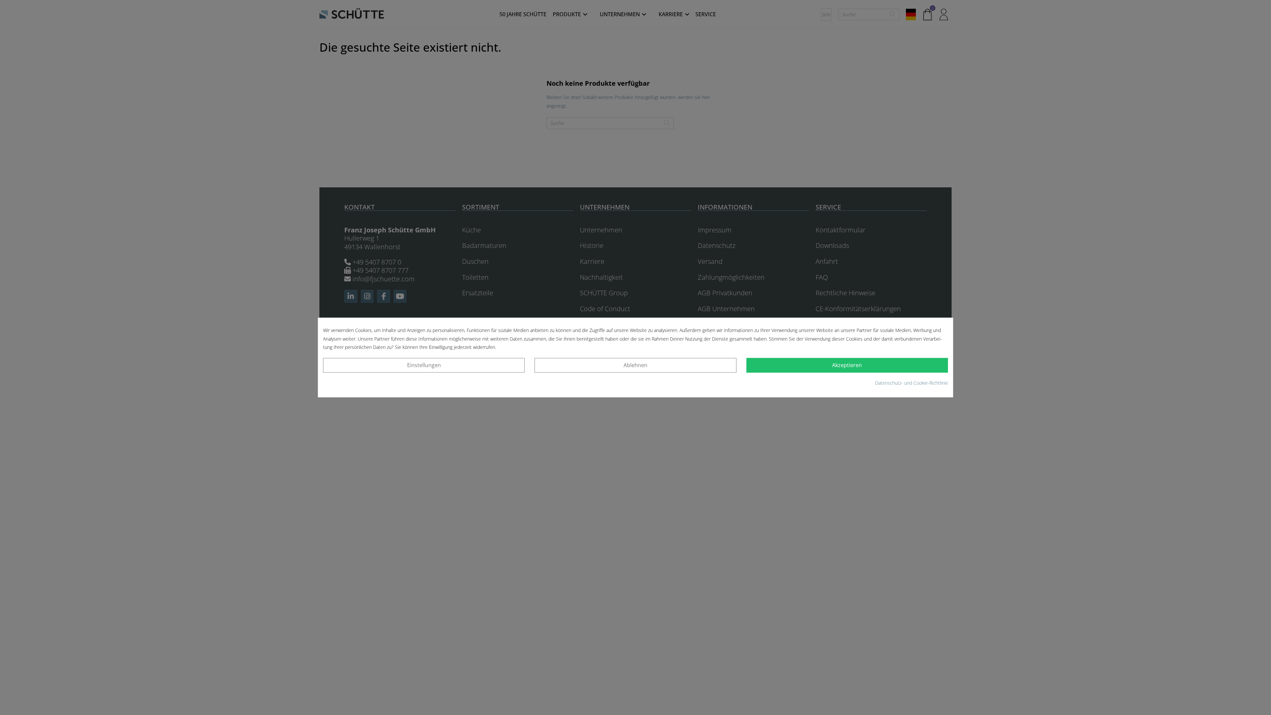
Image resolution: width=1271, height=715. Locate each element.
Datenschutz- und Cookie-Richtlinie (911, 383)
